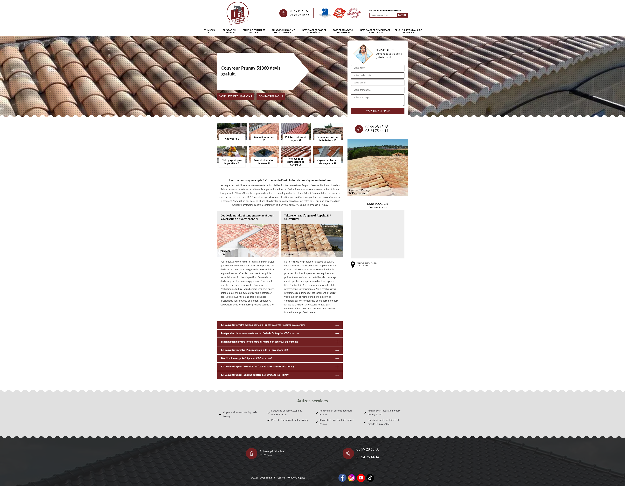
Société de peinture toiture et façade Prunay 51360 (383, 422)
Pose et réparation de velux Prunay (289, 420)
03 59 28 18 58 (299, 11)
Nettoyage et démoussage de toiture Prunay (286, 413)
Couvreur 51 (209, 31)
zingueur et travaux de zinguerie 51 (408, 31)
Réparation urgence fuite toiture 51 (283, 31)
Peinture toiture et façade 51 (254, 31)
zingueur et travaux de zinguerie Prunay (240, 414)
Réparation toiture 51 (229, 31)
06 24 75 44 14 (299, 15)
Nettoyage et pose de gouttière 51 (314, 31)
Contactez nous (271, 96)
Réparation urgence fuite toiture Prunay (336, 422)
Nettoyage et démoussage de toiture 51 (375, 31)
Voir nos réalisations (235, 96)
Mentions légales (296, 478)
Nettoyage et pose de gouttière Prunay (335, 413)
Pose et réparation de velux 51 (343, 31)
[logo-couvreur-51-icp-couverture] (237, 13)
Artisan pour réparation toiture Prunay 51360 (384, 413)
